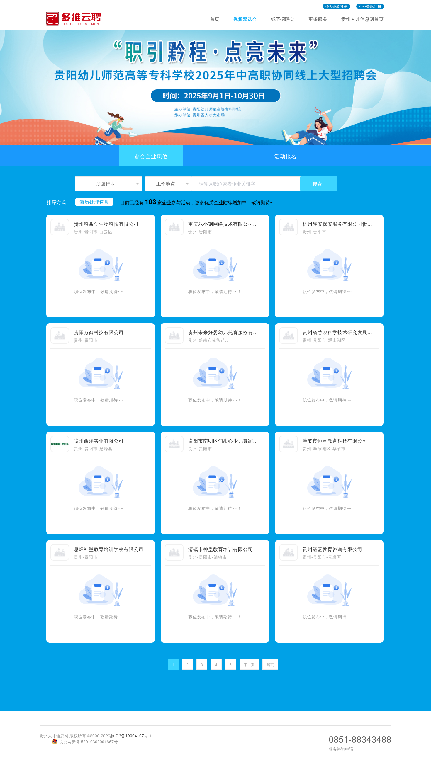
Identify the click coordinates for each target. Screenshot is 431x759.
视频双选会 (245, 19)
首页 (214, 19)
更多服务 (317, 19)
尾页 (270, 664)
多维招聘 (76, 19)
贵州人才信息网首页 (362, 19)
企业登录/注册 (370, 6)
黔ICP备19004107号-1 (131, 735)
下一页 (249, 664)
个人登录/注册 (336, 6)
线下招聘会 (282, 19)
